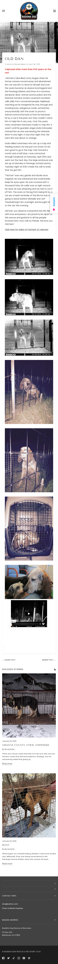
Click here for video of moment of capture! (26, 229)
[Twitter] (8, 958)
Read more (7, 763)
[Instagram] (19, 958)
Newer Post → (49, 660)
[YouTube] (24, 958)
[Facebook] (3, 958)
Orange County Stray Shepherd (25, 745)
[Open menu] (6, 11)
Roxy (5, 845)
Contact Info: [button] (9, 896)
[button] (29, 883)
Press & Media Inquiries (12, 908)
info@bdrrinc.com (10, 904)
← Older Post (9, 660)
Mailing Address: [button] (10, 920)
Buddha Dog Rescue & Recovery (20, 951)
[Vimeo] (29, 958)
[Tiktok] (13, 958)
